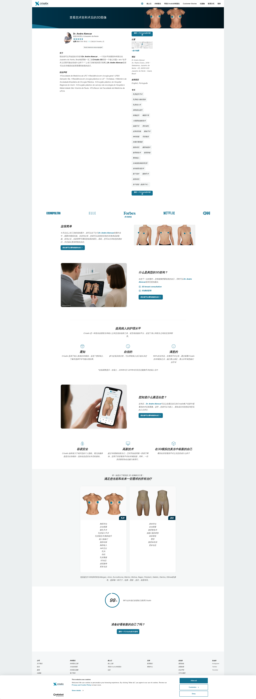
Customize (192, 687)
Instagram (215, 663)
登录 (219, 4)
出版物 (202, 4)
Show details (76, 690)
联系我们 (150, 663)
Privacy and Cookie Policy (81, 685)
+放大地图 (135, 51)
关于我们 (39, 663)
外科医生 (158, 4)
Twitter (214, 667)
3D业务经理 (73, 667)
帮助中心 (150, 667)
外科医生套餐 (74, 670)
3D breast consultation (152, 287)
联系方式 (211, 4)
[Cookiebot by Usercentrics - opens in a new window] (58, 695)
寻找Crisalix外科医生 (172, 4)
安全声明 (181, 670)
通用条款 (181, 663)
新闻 (38, 670)
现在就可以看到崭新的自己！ (72, 248)
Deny (194, 694)
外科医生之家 (74, 663)
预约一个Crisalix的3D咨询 (142, 34)
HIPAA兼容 (181, 673)
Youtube (215, 670)
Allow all (194, 680)
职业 (38, 667)
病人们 (149, 4)
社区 (109, 670)
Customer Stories (190, 4)
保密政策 (181, 667)
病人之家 (110, 663)
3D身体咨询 (146, 291)
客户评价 (73, 673)
